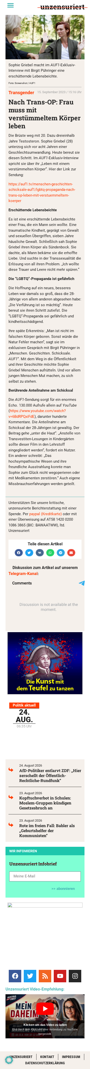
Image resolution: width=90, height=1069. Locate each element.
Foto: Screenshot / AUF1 (22, 83)
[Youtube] (60, 976)
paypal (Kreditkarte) (45, 514)
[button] (10, 5)
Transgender (21, 92)
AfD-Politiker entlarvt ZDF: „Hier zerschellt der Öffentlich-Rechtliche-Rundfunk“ (50, 775)
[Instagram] (75, 976)
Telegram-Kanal (23, 573)
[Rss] (45, 976)
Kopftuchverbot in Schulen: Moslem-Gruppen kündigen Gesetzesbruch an (45, 802)
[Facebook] (15, 976)
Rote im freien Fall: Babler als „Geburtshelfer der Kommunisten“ (47, 830)
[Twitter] (30, 976)
